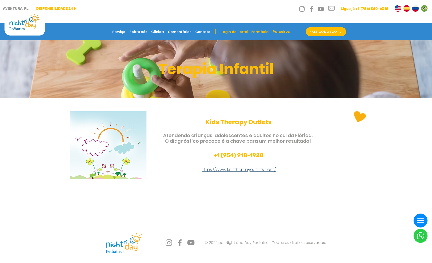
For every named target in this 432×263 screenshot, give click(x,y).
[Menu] (421, 220)
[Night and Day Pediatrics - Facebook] (311, 9)
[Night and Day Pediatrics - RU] (415, 8)
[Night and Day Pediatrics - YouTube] (320, 9)
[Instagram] (168, 242)
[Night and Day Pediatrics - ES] (406, 8)
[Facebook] (180, 242)
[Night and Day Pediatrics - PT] (424, 8)
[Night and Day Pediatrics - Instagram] (302, 9)
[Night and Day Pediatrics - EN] (398, 8)
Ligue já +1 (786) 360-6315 (364, 9)
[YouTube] (191, 242)
